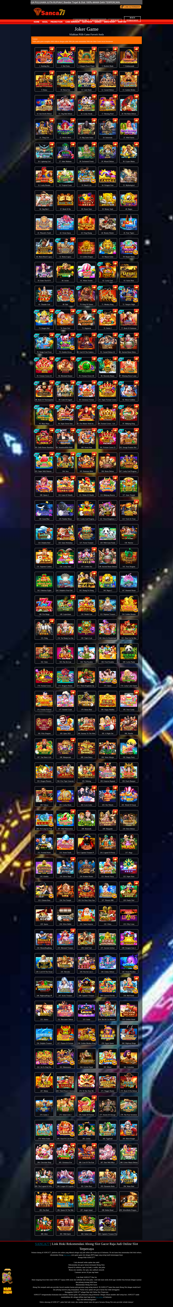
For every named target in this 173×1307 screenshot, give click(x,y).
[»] (130, 6)
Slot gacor (67, 1255)
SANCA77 (42, 1244)
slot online (99, 1297)
